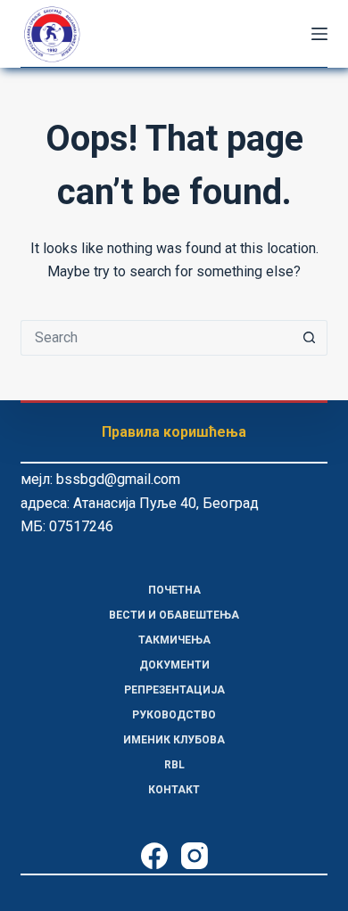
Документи (174, 665)
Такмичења (174, 640)
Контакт (174, 790)
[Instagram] (194, 855)
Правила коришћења (174, 431)
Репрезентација (174, 690)
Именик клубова (174, 740)
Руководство (174, 715)
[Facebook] (154, 855)
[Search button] (309, 338)
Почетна (174, 590)
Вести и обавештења (174, 615)
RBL (174, 765)
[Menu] (319, 34)
